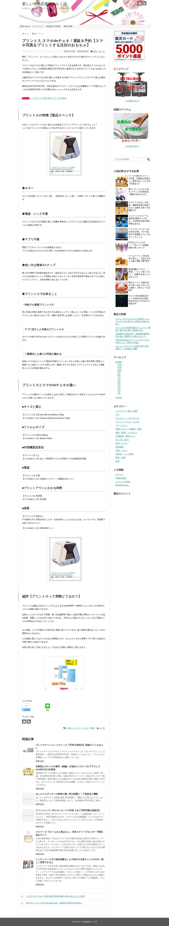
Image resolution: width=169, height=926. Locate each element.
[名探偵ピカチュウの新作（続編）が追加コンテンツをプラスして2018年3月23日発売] (28, 771)
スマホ (69, 728)
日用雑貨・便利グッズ (125, 436)
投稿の (121, 478)
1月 (119, 393)
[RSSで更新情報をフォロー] (144, 3)
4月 (119, 385)
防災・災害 (120, 458)
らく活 (102, 728)
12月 (120, 365)
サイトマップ (37, 26)
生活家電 (119, 447)
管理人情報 (68, 26)
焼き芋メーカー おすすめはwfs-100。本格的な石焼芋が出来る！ (54, 903)
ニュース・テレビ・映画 (83, 728)
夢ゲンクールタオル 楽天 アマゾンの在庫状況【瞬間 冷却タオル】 (139, 191)
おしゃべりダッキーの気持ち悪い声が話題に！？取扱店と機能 (67, 794)
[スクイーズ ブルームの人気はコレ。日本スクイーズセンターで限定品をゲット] (28, 837)
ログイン (119, 474)
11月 (119, 367)
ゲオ (118, 415)
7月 (119, 378)
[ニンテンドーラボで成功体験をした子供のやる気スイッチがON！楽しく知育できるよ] (28, 864)
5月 (119, 383)
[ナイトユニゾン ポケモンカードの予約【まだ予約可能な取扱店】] (28, 815)
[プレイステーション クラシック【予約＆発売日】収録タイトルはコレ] (28, 750)
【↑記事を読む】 (132, 101)
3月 (119, 388)
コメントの (123, 482)
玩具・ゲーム (99, 51)
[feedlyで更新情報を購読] (140, 3)
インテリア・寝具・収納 (126, 411)
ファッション (121, 425)
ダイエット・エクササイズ (127, 418)
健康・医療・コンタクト (126, 433)
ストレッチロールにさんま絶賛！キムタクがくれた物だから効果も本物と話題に (132, 321)
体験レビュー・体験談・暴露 (128, 429)
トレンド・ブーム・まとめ (127, 422)
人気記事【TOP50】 (53, 26)
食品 (118, 461)
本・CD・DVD (122, 440)
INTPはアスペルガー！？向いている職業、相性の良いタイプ (139, 245)
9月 (119, 372)
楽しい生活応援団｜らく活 (44, 4)
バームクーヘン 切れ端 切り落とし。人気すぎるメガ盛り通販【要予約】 (139, 258)
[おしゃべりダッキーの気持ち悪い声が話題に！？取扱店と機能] (28, 799)
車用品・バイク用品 (124, 454)
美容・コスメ (121, 450)
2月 (119, 391)
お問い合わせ (25, 26)
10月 (120, 370)
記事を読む (40, 761)
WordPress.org (122, 485)
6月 (119, 380)
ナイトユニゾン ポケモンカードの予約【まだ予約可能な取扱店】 (68, 810)
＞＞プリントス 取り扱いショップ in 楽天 (48, 98)
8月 (119, 375)
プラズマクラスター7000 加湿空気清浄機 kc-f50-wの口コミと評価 (55, 896)
